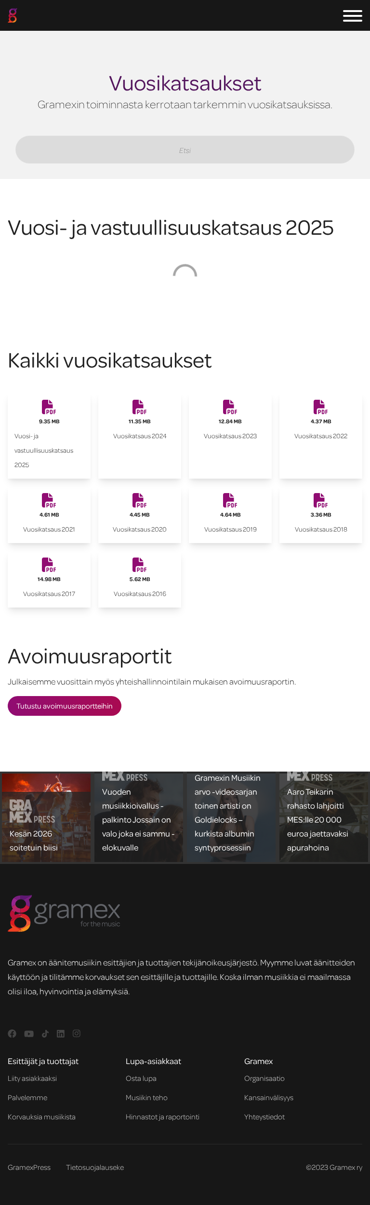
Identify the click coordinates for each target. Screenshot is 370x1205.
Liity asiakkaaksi (32, 1078)
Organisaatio (264, 1078)
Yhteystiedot (264, 1116)
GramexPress (29, 1167)
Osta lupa (141, 1078)
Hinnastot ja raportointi (162, 1116)
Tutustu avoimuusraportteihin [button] (64, 705)
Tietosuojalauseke (95, 1167)
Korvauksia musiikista (42, 1116)
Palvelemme (27, 1097)
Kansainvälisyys (268, 1097)
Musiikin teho (147, 1097)
